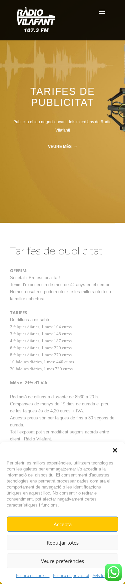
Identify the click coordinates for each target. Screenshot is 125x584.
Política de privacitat (71, 575)
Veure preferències (62, 561)
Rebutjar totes (63, 542)
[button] (115, 450)
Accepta (63, 524)
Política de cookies (33, 575)
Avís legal (101, 575)
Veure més (60, 146)
